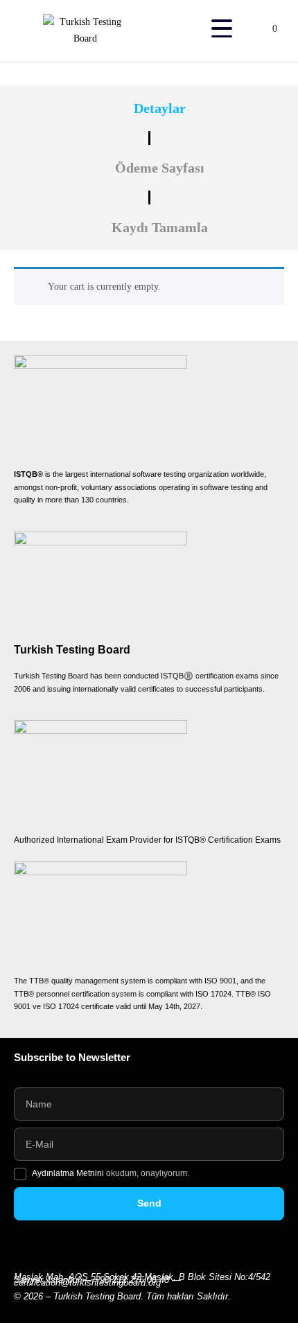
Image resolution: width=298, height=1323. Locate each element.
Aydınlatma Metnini (69, 1173)
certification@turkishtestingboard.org (87, 1282)
